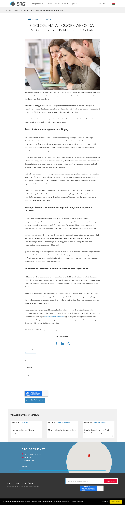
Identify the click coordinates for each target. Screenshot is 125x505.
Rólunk (57, 4)
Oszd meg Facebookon (56, 343)
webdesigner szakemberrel (54, 316)
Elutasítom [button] (104, 501)
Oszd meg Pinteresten (69, 343)
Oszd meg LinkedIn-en (62, 343)
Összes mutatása (30, 353)
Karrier (24, 466)
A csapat (65, 4)
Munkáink (49, 4)
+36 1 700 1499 (29, 460)
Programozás (32, 19)
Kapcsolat (74, 4)
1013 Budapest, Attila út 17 (33, 454)
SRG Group (9, 10)
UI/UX (48, 19)
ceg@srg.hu (28, 457)
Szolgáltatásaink (37, 4)
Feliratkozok (110, 481)
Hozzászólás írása (34, 400)
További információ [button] (77, 501)
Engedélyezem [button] (116, 501)
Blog (16, 10)
